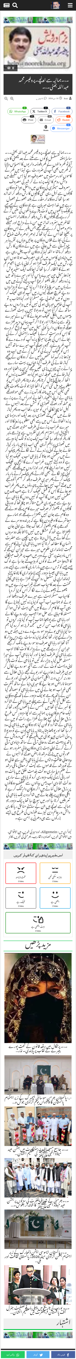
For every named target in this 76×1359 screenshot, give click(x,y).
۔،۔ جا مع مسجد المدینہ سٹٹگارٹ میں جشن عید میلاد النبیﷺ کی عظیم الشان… (38, 1152)
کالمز (11, 837)
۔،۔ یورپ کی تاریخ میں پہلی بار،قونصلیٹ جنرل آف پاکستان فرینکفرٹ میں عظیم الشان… (38, 1310)
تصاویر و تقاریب (41, 837)
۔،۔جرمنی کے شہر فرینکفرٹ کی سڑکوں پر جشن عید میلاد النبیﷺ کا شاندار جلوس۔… (38, 1203)
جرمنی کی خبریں (22, 837)
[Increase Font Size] (12, 99)
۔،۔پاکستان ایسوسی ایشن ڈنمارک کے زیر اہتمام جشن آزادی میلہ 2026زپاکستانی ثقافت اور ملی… (38, 1257)
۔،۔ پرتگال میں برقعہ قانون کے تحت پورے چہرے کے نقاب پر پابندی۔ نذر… (38, 1049)
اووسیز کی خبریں (31, 832)
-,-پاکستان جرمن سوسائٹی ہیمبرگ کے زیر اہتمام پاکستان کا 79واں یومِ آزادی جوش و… (38, 1100)
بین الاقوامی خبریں (62, 837)
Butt (66, 99)
